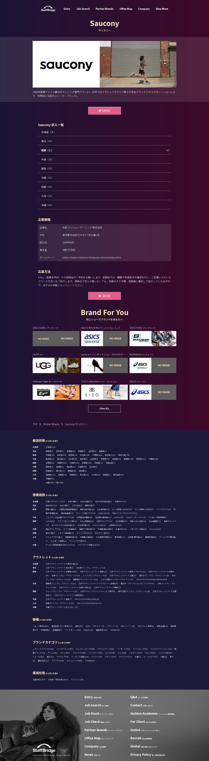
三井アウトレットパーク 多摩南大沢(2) (61, 571)
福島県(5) (103, 451)
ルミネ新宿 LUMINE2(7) (144, 509)
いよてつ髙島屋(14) (66, 533)
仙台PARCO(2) (51, 505)
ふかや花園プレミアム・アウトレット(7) (117, 579)
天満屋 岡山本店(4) (105, 529)
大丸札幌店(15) (86, 501)
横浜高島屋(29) (67, 513)
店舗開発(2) (57, 630)
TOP (35, 424)
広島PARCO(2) (121, 529)
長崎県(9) (73, 474)
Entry (67, 8)
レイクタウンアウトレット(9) (95, 575)
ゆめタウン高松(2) (102, 533)
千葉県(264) (97, 455)
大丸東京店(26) (103, 509)
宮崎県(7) (107, 474)
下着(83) (163, 656)
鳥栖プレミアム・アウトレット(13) (60, 603)
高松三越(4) (50, 533)
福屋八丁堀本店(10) (87, 529)
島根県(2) (60, 466)
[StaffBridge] (48, 9)
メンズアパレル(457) (64, 649)
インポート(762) (123, 649)
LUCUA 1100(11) (99, 525)
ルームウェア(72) (151, 656)
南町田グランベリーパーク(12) (85, 579)
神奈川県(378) (124, 455)
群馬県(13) (73, 455)
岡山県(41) (71, 466)
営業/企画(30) (162, 626)
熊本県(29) (84, 474)
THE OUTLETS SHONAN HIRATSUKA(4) (151, 579)
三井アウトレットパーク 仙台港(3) (59, 567)
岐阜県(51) (116, 459)
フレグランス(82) (95, 652)
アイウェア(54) (62, 656)
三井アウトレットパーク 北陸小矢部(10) (75, 587)
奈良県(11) (98, 462)
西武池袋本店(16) (87, 509)
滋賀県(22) (50, 462)
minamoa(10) (155, 529)
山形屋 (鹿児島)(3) (135, 537)
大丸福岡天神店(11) (104, 537)
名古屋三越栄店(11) (103, 517)
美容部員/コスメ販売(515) (61, 626)
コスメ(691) (65, 652)
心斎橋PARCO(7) (115, 525)
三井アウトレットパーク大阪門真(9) (69, 595)
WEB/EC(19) (88, 630)
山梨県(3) (94, 459)
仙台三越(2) (64, 505)
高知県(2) (83, 470)
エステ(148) (110, 652)
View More (162, 8)
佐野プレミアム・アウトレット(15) (66, 575)
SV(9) (88, 626)
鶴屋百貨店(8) (151, 537)
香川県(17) (60, 470)
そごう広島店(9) (69, 529)
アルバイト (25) (77, 679)
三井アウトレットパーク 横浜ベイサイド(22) (127, 571)
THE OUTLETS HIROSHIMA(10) (86, 599)
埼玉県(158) (85, 455)
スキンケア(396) (79, 652)
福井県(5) (84, 459)
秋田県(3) (82, 451)
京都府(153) (62, 462)
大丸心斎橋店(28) (87, 521)
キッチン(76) (96, 656)
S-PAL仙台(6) (77, 505)
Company (144, 8)
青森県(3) (49, 451)
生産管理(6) (45, 630)
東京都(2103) (110, 455)
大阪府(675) (74, 462)
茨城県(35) (50, 455)
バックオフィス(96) (73, 630)
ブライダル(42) (58, 660)
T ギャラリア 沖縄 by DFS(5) (89, 544)
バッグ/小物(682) (165, 652)
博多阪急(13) (120, 537)
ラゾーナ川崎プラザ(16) (86, 513)
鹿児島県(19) (118, 474)
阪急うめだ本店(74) (138, 521)
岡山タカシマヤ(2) (53, 529)
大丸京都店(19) (121, 521)
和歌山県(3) (110, 462)
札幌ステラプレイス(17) (55, 501)
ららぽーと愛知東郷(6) (157, 517)
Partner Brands (104, 8)
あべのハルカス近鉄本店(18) (63, 525)
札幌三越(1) (72, 501)
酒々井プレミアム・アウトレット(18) (154, 575)
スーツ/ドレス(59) (140, 649)
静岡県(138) (128, 459)
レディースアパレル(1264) (43, 649)
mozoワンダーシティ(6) (135, 517)
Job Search (83, 8)
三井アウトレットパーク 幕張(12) (93, 571)
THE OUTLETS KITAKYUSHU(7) (89, 603)
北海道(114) (50, 447)
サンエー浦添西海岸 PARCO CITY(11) (60, 544)
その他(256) (115, 630)
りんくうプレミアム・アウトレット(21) (62, 591)
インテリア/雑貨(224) (80, 656)
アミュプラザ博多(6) (77, 541)
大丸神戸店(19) (84, 525)
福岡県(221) (50, 474)
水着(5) (138, 656)
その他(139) (90, 660)
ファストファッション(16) (161, 649)
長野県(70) (105, 459)
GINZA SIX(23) (104, 513)
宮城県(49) (71, 451)
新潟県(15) (50, 459)
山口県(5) (93, 466)
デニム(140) (52, 652)
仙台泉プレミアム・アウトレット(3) (90, 567)
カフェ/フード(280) (74, 660)
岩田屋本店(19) (71, 537)
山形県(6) (92, 451)
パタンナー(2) (112, 626)
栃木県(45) (61, 455)
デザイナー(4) (98, 626)
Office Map (126, 8)
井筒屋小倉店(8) (86, 537)
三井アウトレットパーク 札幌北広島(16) (62, 563)
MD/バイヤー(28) (128, 626)
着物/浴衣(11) (43, 660)
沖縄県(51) (50, 478)
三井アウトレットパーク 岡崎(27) (107, 587)
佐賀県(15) (62, 474)
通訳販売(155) (101, 630)
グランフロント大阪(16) (67, 521)
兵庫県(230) (87, 462)
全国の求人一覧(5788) (55, 482)
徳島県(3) (49, 470)
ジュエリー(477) (135, 652)
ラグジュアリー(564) (105, 649)
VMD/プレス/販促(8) (146, 626)
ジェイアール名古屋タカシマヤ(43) (60, 517)
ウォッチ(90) (150, 652)
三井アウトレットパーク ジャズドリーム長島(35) (98, 583)
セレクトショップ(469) (85, 649)
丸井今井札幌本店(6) (103, 501)
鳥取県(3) (49, 466)
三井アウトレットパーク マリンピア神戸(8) (97, 591)
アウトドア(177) (125, 656)
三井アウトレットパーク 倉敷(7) (59, 599)
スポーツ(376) (110, 656)
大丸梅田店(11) (155, 521)
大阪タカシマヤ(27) (104, 521)
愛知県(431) (141, 459)
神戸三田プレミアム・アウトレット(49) (134, 591)
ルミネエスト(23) (164, 509)
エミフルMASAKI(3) (84, 533)
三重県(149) (153, 459)
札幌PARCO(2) (120, 501)
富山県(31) (61, 459)
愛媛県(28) (72, 470)
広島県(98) (82, 466)
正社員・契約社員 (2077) (58, 679)
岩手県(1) (60, 451)
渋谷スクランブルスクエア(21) (124, 513)
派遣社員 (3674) (39, 679)
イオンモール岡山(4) (138, 529)
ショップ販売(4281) (41, 626)
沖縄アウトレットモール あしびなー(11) (62, 607)
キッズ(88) (122, 652)
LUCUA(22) (50, 521)
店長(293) (79, 626)
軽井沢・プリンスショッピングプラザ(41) (137, 583)
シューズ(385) (38, 656)
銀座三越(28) (51, 509)
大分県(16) (95, 474)
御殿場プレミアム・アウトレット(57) (61, 583)
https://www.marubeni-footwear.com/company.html (92, 257)
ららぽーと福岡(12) (59, 541)
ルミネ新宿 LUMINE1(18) (122, 509)
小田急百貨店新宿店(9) (68, 509)
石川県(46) (73, 459)
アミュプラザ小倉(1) (54, 537)
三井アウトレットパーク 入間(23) (122, 575)
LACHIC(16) (118, 517)
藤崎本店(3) (90, 505)
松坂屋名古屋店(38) (85, 517)
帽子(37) (50, 656)
